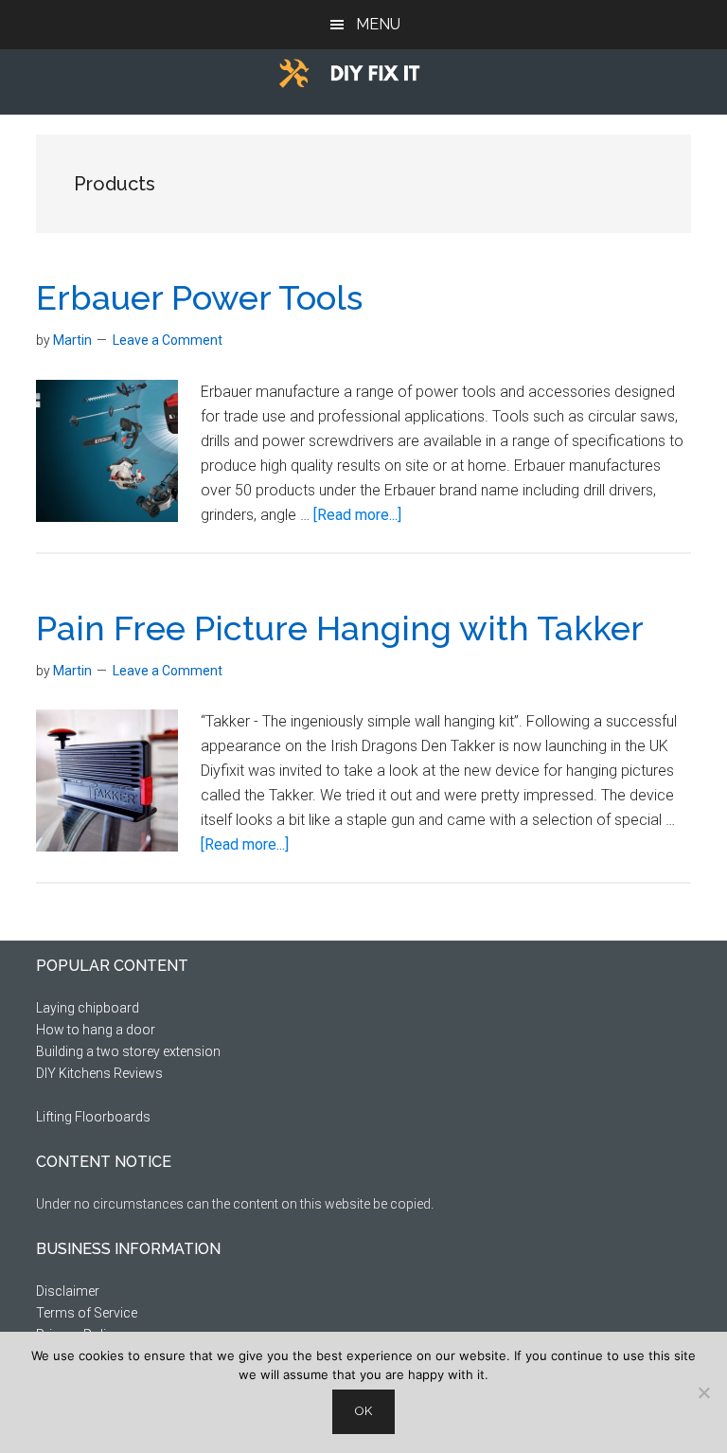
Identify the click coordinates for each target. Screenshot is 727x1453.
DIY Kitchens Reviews (99, 1073)
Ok (363, 1411)
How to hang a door (95, 1029)
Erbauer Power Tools (199, 297)
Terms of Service (86, 1312)
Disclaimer (67, 1291)
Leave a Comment (167, 340)
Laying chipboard (87, 1007)
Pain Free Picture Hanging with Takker (340, 628)
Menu (378, 24)
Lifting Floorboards (93, 1116)
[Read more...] (357, 515)
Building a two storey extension (128, 1051)
